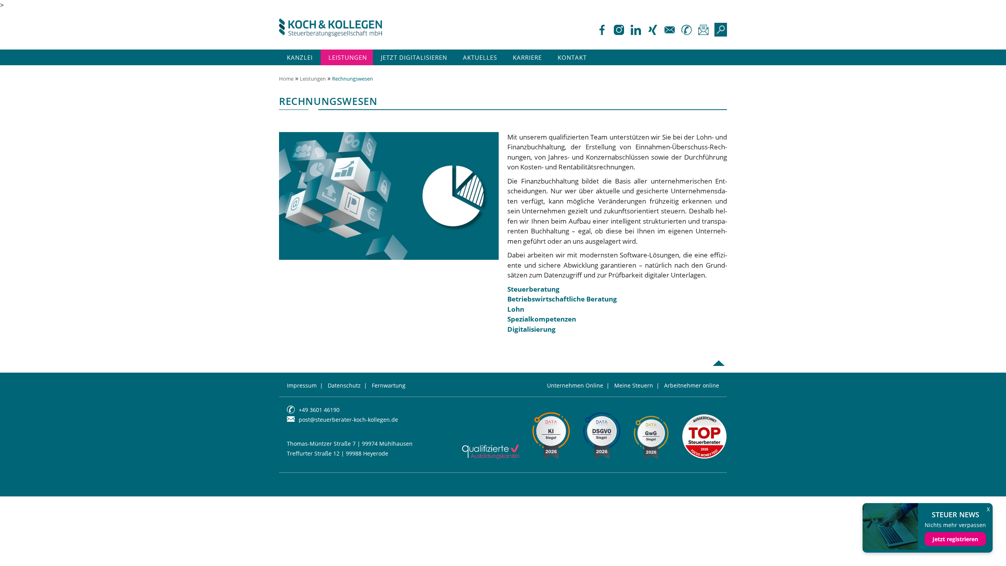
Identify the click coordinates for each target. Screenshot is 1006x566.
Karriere (527, 57)
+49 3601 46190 (319, 409)
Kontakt (572, 57)
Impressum (302, 385)
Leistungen (348, 57)
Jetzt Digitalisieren (414, 57)
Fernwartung (389, 385)
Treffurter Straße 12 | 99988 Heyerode (337, 453)
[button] (17, 548)
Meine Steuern (633, 385)
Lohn (515, 309)
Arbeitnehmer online (691, 385)
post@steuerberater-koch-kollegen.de (348, 419)
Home (286, 78)
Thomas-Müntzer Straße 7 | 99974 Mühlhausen (350, 443)
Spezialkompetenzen (541, 318)
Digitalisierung (531, 329)
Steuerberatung (533, 289)
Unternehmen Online (575, 385)
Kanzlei (300, 57)
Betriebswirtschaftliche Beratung (562, 298)
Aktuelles (480, 57)
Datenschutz (344, 385)
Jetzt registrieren (955, 539)
